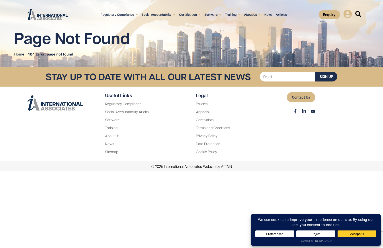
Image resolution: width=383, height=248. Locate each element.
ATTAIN (226, 166)
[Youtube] (313, 111)
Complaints (205, 119)
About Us (112, 135)
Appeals (202, 111)
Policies (202, 103)
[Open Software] (220, 14)
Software (112, 119)
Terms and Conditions (213, 127)
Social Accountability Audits (127, 111)
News (109, 143)
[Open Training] (239, 14)
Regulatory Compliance (123, 103)
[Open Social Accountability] (174, 14)
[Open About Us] (259, 14)
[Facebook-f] (295, 111)
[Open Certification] (199, 14)
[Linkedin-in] (304, 111)
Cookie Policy (206, 151)
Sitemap (111, 151)
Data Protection (208, 143)
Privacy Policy (206, 135)
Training (111, 127)
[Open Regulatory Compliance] (136, 14)
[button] (347, 15)
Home (19, 54)
